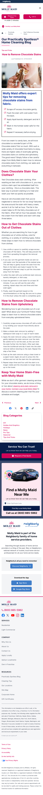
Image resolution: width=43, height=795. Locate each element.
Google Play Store (23, 589)
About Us (5, 646)
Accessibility (6, 752)
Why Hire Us (6, 642)
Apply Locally (7, 655)
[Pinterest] (21, 408)
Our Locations (7, 685)
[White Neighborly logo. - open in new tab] (6, 1)
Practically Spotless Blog (11, 677)
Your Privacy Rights (11, 760)
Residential (6, 625)
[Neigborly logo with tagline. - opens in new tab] (32, 524)
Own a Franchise (8, 664)
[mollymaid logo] (21, 603)
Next (37, 403)
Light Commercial (8, 630)
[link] (33, 408)
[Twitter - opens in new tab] (8, 615)
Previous (7, 403)
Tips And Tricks (9, 437)
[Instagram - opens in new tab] (17, 615)
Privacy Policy (6, 748)
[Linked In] (27, 408)
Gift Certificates (8, 699)
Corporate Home (8, 694)
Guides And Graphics (11, 425)
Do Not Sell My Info (8, 756)
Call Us (34, 16)
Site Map (5, 690)
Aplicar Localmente (9, 660)
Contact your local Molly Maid (24, 389)
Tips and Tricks (7, 50)
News (5, 430)
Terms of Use (6, 744)
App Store (23, 583)
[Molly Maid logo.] (11, 524)
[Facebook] (10, 408)
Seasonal (6, 435)
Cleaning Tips (7, 681)
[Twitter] (16, 408)
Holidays (6, 428)
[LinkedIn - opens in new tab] (22, 615)
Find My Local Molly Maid (21, 508)
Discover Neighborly (20, 566)
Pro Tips (6, 432)
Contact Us (6, 651)
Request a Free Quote (12, 16)
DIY (4, 423)
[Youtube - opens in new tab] (12, 615)
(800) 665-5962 (27, 513)
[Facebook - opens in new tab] (3, 615)
